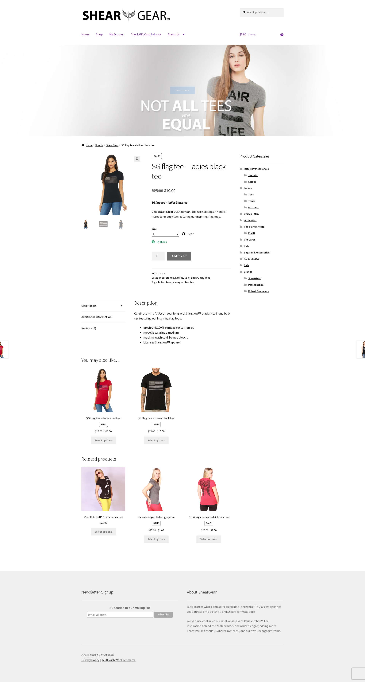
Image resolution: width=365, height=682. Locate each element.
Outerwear (250, 220)
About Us (174, 34)
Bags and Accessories (257, 252)
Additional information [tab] (96, 317)
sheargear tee (180, 282)
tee (192, 282)
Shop (99, 34)
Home (85, 34)
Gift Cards (250, 239)
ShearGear (112, 145)
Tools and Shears (254, 226)
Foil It (251, 233)
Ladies (179, 277)
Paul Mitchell (255, 284)
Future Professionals (256, 168)
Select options (103, 440)
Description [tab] (89, 306)
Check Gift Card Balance (146, 34)
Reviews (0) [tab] (88, 328)
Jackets (253, 175)
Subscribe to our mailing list (130, 607)
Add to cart (179, 256)
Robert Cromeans (258, 291)
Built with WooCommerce (119, 660)
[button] (6, 90)
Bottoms (253, 207)
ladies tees (164, 282)
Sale (187, 277)
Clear (190, 234)
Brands (99, 145)
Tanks (252, 201)
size (154, 229)
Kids (246, 246)
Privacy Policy (90, 660)
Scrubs (252, 181)
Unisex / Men (251, 214)
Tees (207, 277)
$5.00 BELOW (251, 259)
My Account (116, 34)
